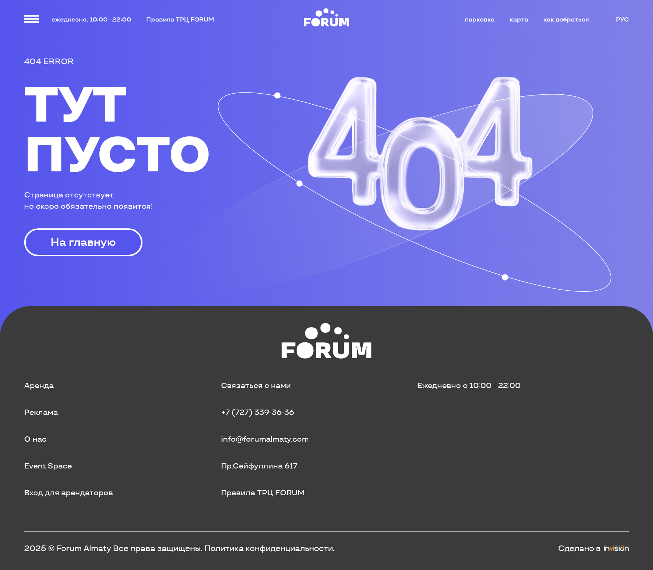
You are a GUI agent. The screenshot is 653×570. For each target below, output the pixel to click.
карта (519, 19)
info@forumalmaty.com (265, 439)
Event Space (48, 466)
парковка (480, 19)
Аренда (39, 385)
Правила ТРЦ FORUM (180, 19)
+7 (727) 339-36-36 (257, 412)
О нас (35, 439)
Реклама (41, 412)
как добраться (566, 19)
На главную (83, 242)
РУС (622, 19)
